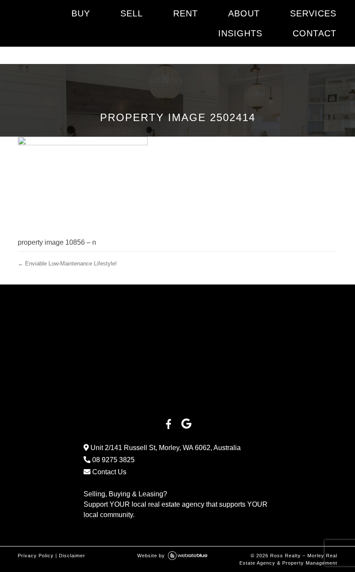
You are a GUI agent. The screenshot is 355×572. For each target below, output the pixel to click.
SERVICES (313, 13)
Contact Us (108, 472)
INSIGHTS (240, 33)
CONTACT (314, 33)
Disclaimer (72, 555)
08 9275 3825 (112, 459)
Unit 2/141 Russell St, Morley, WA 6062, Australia (165, 447)
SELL (131, 13)
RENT (185, 13)
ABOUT (244, 13)
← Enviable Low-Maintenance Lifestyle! (67, 263)
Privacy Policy (36, 555)
